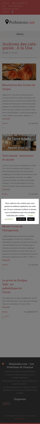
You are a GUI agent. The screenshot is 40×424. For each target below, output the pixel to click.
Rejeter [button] (31, 219)
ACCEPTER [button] (21, 219)
